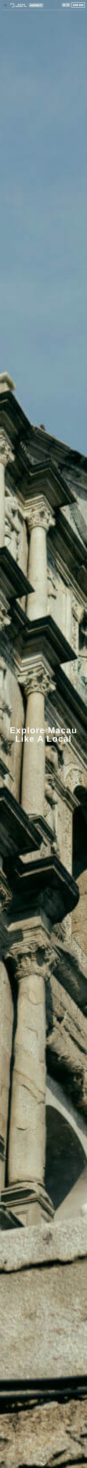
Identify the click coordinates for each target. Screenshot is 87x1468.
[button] (5, 5)
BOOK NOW (78, 5)
